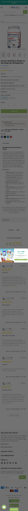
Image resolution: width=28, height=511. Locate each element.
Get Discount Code (21, 259)
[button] (4, 507)
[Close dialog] (27, 249)
